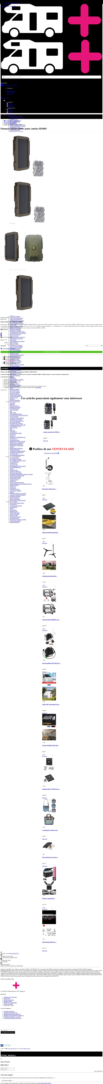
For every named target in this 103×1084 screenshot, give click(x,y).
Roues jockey (13, 340)
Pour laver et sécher (14, 393)
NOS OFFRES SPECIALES (17, 503)
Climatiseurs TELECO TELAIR (18, 425)
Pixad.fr (21, 1048)
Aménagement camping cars (10, 1012)
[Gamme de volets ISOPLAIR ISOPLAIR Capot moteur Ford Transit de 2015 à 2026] (51, 687)
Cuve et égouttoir (14, 410)
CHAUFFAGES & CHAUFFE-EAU (19, 415)
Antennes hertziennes (15, 130)
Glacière (12, 447)
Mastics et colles (14, 515)
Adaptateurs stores (14, 353)
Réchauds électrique (14, 408)
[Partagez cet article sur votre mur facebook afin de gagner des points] (1, 334)
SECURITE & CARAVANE (13, 120)
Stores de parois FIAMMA (16, 346)
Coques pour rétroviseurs (16, 319)
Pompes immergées (14, 497)
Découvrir (45, 440)
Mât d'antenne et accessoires (16, 131)
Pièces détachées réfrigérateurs (17, 455)
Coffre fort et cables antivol (16, 318)
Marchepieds (13, 378)
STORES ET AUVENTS (16, 345)
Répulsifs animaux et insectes (17, 320)
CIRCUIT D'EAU (14, 485)
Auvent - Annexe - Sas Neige (17, 364)
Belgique (10, 106)
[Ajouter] (101, 345)
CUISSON (12, 403)
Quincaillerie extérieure (15, 521)
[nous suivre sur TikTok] (7, 1046)
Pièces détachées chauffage (16, 423)
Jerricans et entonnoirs (15, 471)
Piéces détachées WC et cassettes (18, 466)
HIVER (12, 508)
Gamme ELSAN (14, 479)
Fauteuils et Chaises (14, 383)
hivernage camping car (9, 1011)
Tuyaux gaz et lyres (14, 440)
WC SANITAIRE (14, 458)
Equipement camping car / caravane (12, 1016)
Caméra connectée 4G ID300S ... (51, 432)
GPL (11, 429)
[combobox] (51, 77)
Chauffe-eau (13, 486)
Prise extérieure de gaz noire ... (50, 857)
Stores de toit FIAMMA (15, 351)
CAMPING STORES (12, 344)
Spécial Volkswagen (15, 512)
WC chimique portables (15, 459)
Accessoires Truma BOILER (17, 418)
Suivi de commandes (9, 1000)
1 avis (44, 497)
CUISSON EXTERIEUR (16, 396)
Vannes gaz (12, 436)
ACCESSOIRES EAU (15, 467)
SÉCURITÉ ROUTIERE (10, 122)
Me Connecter (98, 1071)
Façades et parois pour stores (17, 355)
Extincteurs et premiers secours (17, 331)
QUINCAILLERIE (12, 501)
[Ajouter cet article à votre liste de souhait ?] (1, 335)
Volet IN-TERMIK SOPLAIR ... (50, 745)
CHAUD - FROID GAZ (13, 401)
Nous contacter (11, 91)
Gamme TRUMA (14, 416)
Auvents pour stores (14, 359)
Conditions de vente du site (10, 997)
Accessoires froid (14, 453)
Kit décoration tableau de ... (49, 942)
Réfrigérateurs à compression (17, 442)
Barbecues (12, 399)
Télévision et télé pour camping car (12, 1014)
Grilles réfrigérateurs (15, 449)
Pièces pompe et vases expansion (18, 500)
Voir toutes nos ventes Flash (51, 453)
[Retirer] (86, 345)
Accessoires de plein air (15, 372)
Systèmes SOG (13, 463)
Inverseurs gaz (13, 438)
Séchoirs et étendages (15, 375)
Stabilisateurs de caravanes (16, 338)
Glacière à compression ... (48, 898)
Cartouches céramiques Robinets (17, 495)
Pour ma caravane (14, 335)
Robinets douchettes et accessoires (18, 493)
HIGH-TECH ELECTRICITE (15, 116)
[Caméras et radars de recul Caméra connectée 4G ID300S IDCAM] (51, 416)
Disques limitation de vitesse (16, 323)
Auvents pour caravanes (15, 362)
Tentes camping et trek (15, 394)
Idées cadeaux (13, 510)
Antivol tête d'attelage (15, 316)
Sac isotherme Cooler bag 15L (50, 830)
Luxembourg (11, 105)
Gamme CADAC (14, 397)
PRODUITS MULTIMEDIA (17, 117)
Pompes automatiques (15, 499)
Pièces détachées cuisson (16, 414)
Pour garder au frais (14, 390)
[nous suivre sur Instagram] (4, 1046)
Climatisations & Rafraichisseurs (17, 451)
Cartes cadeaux (13, 507)
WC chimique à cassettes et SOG (18, 460)
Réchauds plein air (14, 405)
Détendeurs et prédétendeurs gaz (17, 437)
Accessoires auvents (14, 366)
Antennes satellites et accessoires (17, 126)
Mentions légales (8, 1001)
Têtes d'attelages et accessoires (17, 341)
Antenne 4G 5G (14, 119)
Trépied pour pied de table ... (49, 576)
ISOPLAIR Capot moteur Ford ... (51, 704)
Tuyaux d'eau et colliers (15, 490)
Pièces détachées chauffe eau (17, 421)
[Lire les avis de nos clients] (51, 80)
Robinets (12, 492)
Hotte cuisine (13, 412)
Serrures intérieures (14, 518)
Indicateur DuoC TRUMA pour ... (51, 789)
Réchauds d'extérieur (15, 400)
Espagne (10, 112)
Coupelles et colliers (14, 489)
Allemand (10, 111)
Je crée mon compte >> (7, 1080)
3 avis (44, 585)
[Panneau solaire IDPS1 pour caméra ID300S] (23, 223)
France (10, 103)
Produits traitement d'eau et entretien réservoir (21, 484)
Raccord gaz (13, 434)
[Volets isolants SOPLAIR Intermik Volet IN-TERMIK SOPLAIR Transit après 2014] (51, 728)
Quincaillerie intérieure (15, 517)
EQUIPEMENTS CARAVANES (18, 333)
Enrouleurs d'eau (14, 470)
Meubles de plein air (15, 389)
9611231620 (38, 387)
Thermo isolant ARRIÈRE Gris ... (51, 619)
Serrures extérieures (14, 522)
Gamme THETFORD (15, 478)
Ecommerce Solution (12, 1048)
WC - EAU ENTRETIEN (14, 456)
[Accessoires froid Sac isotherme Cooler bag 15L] (51, 813)
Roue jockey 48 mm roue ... (49, 489)
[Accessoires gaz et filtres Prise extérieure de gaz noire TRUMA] (51, 847)
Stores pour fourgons (15, 349)
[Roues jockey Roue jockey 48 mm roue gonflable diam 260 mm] (51, 471)
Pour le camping (14, 368)
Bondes (11, 469)
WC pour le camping (15, 392)
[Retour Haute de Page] (1, 1050)
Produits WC (13, 481)
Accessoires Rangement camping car (12, 1018)
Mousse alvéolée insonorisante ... (50, 532)
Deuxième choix (14, 511)
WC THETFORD (14, 462)
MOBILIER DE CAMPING (17, 379)
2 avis (44, 628)
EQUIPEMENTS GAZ (15, 426)
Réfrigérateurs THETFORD (16, 445)
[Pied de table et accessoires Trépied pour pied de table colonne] (51, 558)
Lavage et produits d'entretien (17, 482)
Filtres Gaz (12, 430)
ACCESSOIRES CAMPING (17, 367)
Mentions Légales (27, 1048)
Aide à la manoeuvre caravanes (17, 337)
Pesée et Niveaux (14, 342)
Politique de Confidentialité (10, 1002)
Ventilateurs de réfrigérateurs (16, 452)
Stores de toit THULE (15, 352)
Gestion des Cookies (9, 1005)
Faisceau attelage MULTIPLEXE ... (51, 663)
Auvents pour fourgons (15, 360)
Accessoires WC (14, 464)
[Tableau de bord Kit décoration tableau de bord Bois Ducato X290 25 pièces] (51, 924)
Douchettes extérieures (15, 370)
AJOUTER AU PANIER (8, 348)
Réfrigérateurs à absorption (16, 448)
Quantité (3, 346)
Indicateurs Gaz (13, 427)
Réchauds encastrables (15, 407)
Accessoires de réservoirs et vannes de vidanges (21, 474)
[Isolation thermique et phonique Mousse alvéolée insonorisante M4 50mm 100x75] (51, 514)
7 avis (44, 541)
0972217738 (14, 85)
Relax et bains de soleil (15, 385)
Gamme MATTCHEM (15, 477)
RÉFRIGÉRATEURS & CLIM (17, 441)
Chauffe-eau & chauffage (16, 419)
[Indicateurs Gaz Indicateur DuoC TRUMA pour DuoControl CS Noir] (51, 771)
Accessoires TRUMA (15, 422)
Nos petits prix (13, 504)
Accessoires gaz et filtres (16, 433)
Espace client (7, 998)
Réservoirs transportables (16, 473)
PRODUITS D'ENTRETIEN (17, 475)
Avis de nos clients (8, 1004)
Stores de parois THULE (16, 348)
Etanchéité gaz (13, 431)
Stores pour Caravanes (15, 334)
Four (11, 411)
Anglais (10, 109)
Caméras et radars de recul (10, 123)
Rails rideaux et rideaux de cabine (18, 519)
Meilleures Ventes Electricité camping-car (14, 1015)
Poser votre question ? (7, 337)
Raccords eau (13, 488)
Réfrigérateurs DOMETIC (16, 444)
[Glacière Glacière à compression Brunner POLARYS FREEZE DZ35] (51, 881)
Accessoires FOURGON (16, 506)
